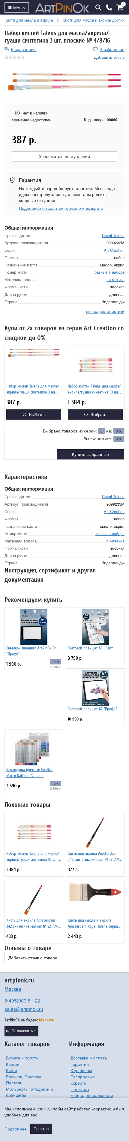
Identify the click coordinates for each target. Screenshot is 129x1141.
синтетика (115, 279)
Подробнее (15, 1129)
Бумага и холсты (22, 1058)
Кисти (11, 1070)
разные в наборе (109, 272)
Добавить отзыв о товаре (32, 957)
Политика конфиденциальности (91, 1092)
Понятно (41, 1128)
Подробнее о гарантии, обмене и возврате (61, 208)
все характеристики (105, 311)
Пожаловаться (24, 1031)
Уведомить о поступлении (64, 156)
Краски (13, 1064)
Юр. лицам (81, 1070)
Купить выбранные (90, 454)
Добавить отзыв (109, 57)
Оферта (78, 1083)
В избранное (112, 49)
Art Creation (114, 250)
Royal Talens (113, 235)
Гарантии (79, 1064)
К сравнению (24, 49)
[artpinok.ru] (62, 7)
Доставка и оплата (88, 1058)
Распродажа (82, 1077)
